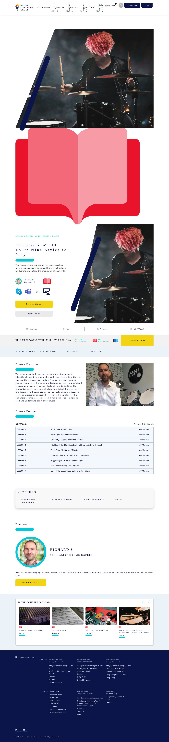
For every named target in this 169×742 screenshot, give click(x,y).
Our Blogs (54, 707)
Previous (144, 602)
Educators (60, 7)
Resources (74, 7)
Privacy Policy (111, 694)
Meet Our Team (56, 695)
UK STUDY (89, 7)
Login (147, 5)
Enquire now (132, 5)
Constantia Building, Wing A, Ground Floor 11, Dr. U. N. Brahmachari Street (88, 703)
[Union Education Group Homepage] (24, 7)
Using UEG (54, 697)
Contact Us (54, 703)
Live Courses (44, 7)
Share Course (34, 314)
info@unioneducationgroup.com (61, 667)
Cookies (109, 703)
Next (148, 602)
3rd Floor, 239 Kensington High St (59, 673)
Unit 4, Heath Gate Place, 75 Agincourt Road (89, 670)
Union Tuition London (58, 712)
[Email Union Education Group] (25, 730)
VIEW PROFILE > (31, 583)
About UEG (54, 691)
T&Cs (108, 700)
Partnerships (55, 700)
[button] (120, 384)
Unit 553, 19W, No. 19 (115, 669)
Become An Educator (58, 709)
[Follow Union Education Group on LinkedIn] (18, 730)
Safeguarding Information (116, 697)
